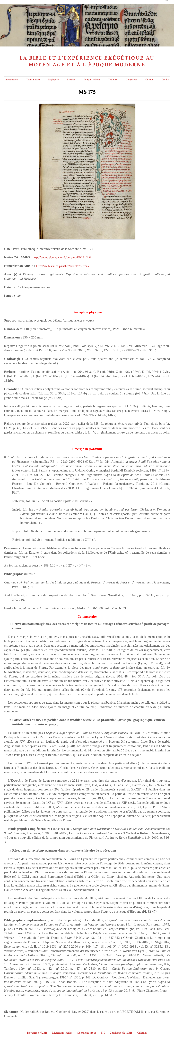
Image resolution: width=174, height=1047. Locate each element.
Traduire (112, 79)
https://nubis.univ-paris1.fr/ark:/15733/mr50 (63, 266)
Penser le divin (92, 79)
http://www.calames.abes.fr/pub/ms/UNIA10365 (62, 257)
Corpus (149, 79)
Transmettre (33, 79)
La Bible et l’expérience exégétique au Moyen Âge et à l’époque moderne (87, 61)
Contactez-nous (86, 1033)
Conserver (131, 79)
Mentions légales (62, 1033)
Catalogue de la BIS (121, 1033)
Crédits (165, 79)
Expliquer (53, 79)
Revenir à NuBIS (37, 1033)
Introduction (11, 79)
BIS (103, 1033)
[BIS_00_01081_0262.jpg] (87, 106)
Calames (142, 1033)
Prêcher (71, 79)
